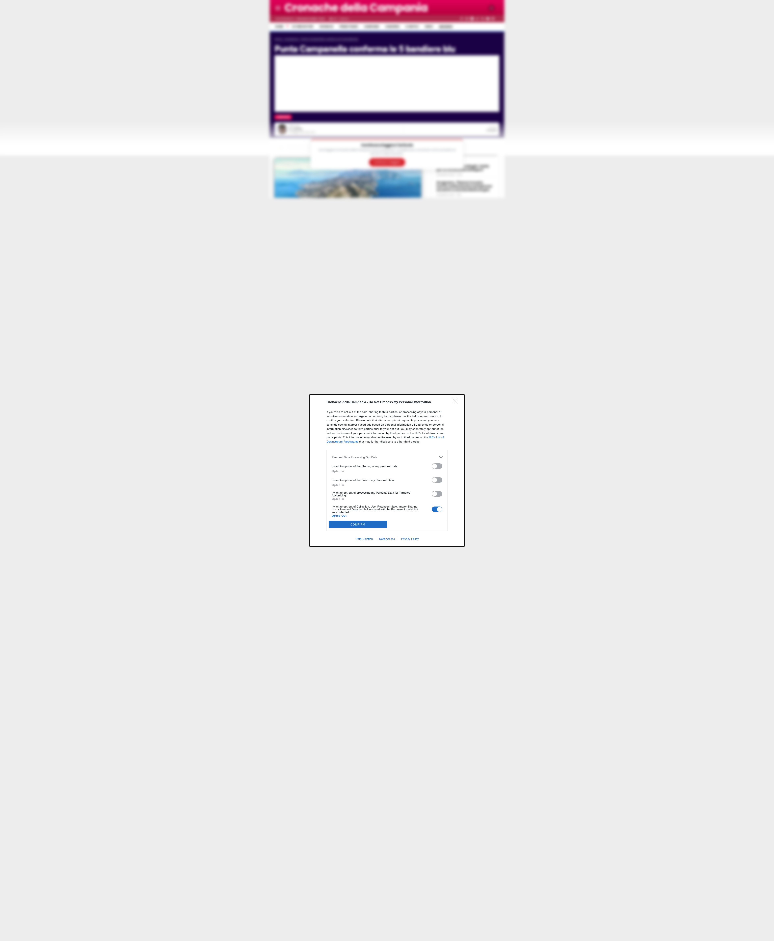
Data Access (387, 538)
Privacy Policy (410, 538)
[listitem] (387, 457)
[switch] (437, 466)
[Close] (457, 402)
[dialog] (387, 470)
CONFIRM (358, 524)
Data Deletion (364, 538)
